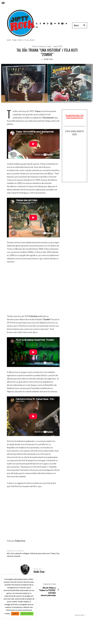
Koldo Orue (48, 59)
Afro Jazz (10, 553)
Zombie (17, 556)
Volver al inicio (80, 615)
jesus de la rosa (44, 553)
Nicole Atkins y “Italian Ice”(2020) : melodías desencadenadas (47, 589)
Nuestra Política (27, 613)
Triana (52, 553)
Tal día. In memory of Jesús (41, 46)
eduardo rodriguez (22, 553)
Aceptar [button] (15, 613)
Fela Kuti (33, 553)
